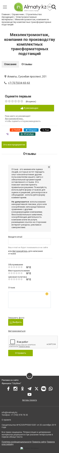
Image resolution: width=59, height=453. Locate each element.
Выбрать (17, 322)
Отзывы (26, 64)
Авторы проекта (29, 400)
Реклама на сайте (10, 380)
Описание (10, 64)
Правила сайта (39, 442)
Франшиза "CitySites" (11, 383)
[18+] (30, 6)
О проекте (6, 420)
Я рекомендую (30, 108)
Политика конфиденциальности (16, 442)
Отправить (20, 353)
